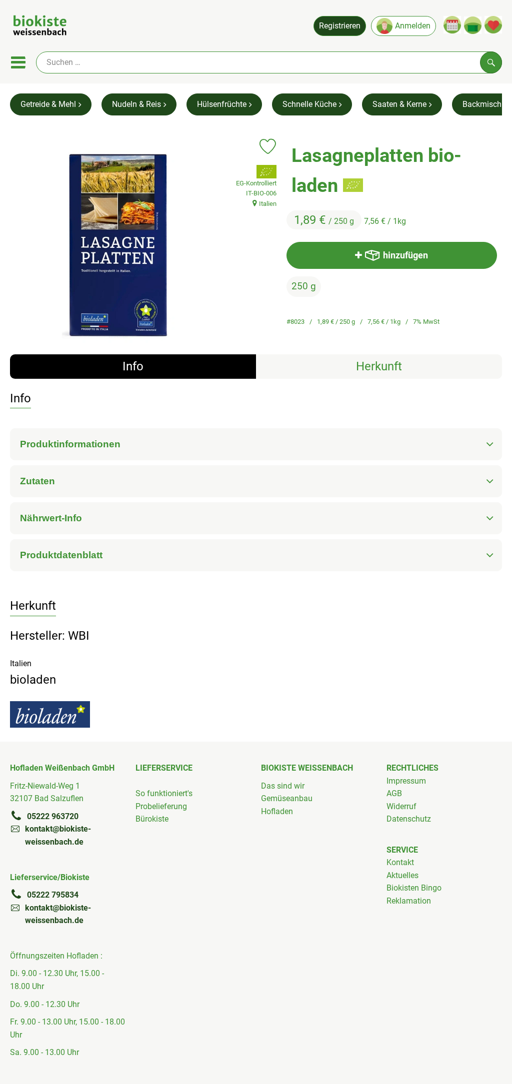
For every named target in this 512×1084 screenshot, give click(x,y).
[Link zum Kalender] (452, 24)
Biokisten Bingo (414, 888)
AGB (394, 793)
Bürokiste (152, 819)
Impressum (406, 781)
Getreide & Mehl (48, 104)
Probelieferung (161, 806)
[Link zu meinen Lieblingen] (493, 24)
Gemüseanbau (286, 798)
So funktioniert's (164, 793)
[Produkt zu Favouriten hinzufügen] (267, 146)
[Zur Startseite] (40, 27)
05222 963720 (52, 816)
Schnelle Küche (309, 104)
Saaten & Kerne (399, 104)
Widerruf (401, 806)
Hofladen (277, 811)
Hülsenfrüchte (221, 104)
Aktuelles (402, 875)
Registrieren (339, 25)
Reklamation (408, 901)
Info (133, 366)
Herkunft (379, 366)
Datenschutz (408, 819)
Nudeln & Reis (136, 104)
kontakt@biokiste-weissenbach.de (58, 835)
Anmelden (412, 25)
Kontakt (400, 862)
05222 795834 (52, 895)
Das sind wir (282, 786)
